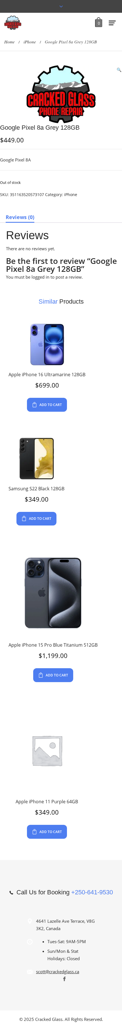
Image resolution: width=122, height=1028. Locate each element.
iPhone (30, 42)
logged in (40, 277)
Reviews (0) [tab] (20, 217)
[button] (119, 70)
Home (9, 42)
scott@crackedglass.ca (57, 971)
